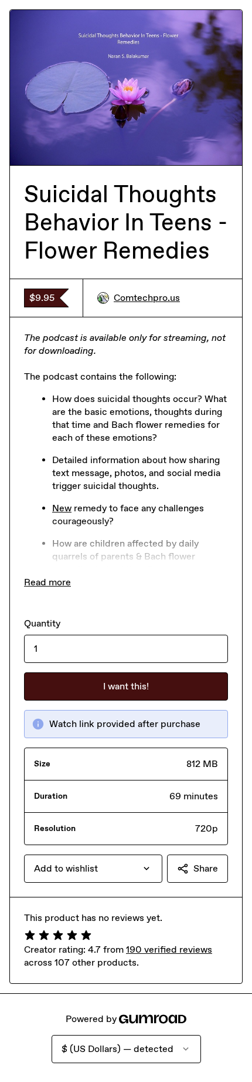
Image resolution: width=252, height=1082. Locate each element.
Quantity (42, 623)
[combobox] (93, 869)
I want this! (126, 686)
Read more (47, 582)
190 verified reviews (169, 949)
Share (205, 868)
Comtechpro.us (147, 297)
